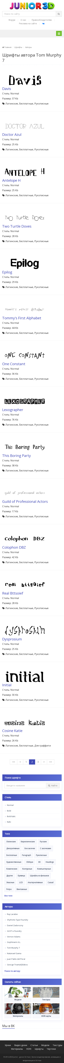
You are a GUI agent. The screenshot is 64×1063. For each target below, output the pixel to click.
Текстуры (57, 1045)
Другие (9, 875)
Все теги (8, 895)
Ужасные (10, 882)
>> (50, 762)
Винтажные (22, 889)
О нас (23, 19)
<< (13, 762)
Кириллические (28, 841)
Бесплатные (11, 855)
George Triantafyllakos (17, 964)
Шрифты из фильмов (39, 875)
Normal (10, 805)
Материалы (17, 1048)
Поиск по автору (12, 971)
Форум (11, 19)
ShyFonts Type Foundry (17, 919)
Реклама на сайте (28, 23)
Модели (45, 1045)
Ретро (9, 889)
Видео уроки (20, 1045)
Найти (54, 785)
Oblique (29, 862)
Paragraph (26, 855)
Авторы (28, 47)
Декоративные (12, 848)
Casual (50, 882)
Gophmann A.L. (14, 942)
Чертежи (51, 1048)
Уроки (8, 1045)
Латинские (11, 841)
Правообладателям (42, 19)
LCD (21, 882)
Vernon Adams (13, 936)
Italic (9, 821)
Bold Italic (11, 816)
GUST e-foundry (14, 931)
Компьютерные (44, 869)
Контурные (27, 869)
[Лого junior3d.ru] (32, 5)
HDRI (28, 1048)
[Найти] (59, 14)
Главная (7, 47)
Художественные (13, 862)
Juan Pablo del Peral (16, 959)
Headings (50, 862)
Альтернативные (35, 882)
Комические (11, 869)
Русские (43, 841)
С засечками (45, 848)
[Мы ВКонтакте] (43, 23)
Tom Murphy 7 (13, 947)
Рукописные (41, 855)
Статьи (34, 1045)
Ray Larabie (12, 914)
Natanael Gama (14, 953)
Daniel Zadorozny (15, 925)
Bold (9, 810)
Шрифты (18, 47)
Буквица (21, 875)
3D (39, 862)
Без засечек (30, 848)
